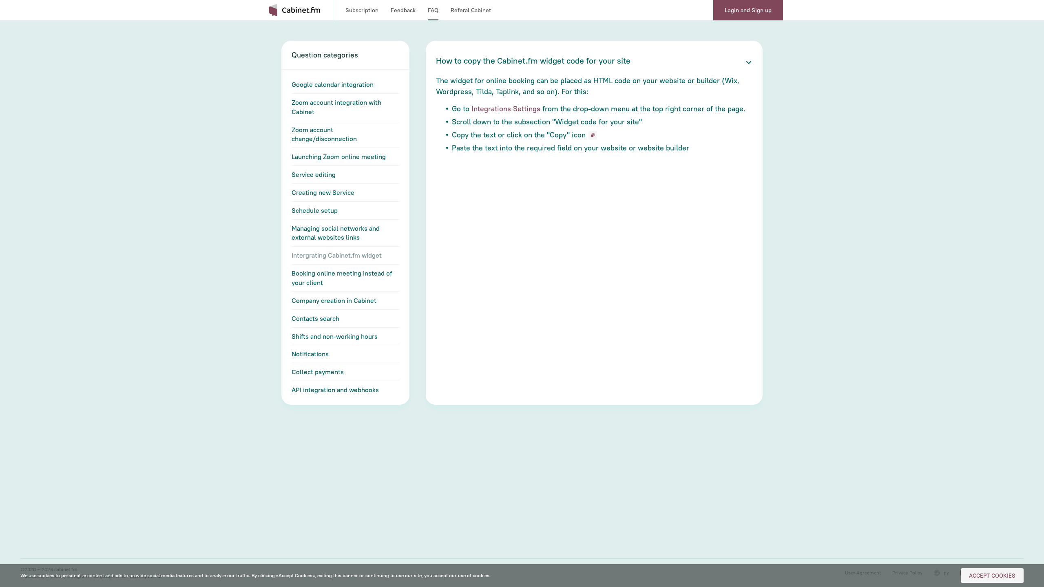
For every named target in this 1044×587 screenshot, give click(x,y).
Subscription (361, 10)
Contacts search (315, 318)
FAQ (433, 10)
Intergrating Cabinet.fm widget (337, 255)
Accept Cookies (992, 575)
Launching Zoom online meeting (339, 156)
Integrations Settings (505, 108)
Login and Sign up (748, 10)
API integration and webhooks (335, 390)
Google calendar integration (333, 84)
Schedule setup (315, 210)
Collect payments (318, 372)
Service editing (314, 174)
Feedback (403, 10)
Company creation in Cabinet (334, 300)
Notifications (310, 354)
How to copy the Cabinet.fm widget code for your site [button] (533, 60)
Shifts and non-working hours (335, 336)
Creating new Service (323, 192)
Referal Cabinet (471, 10)
